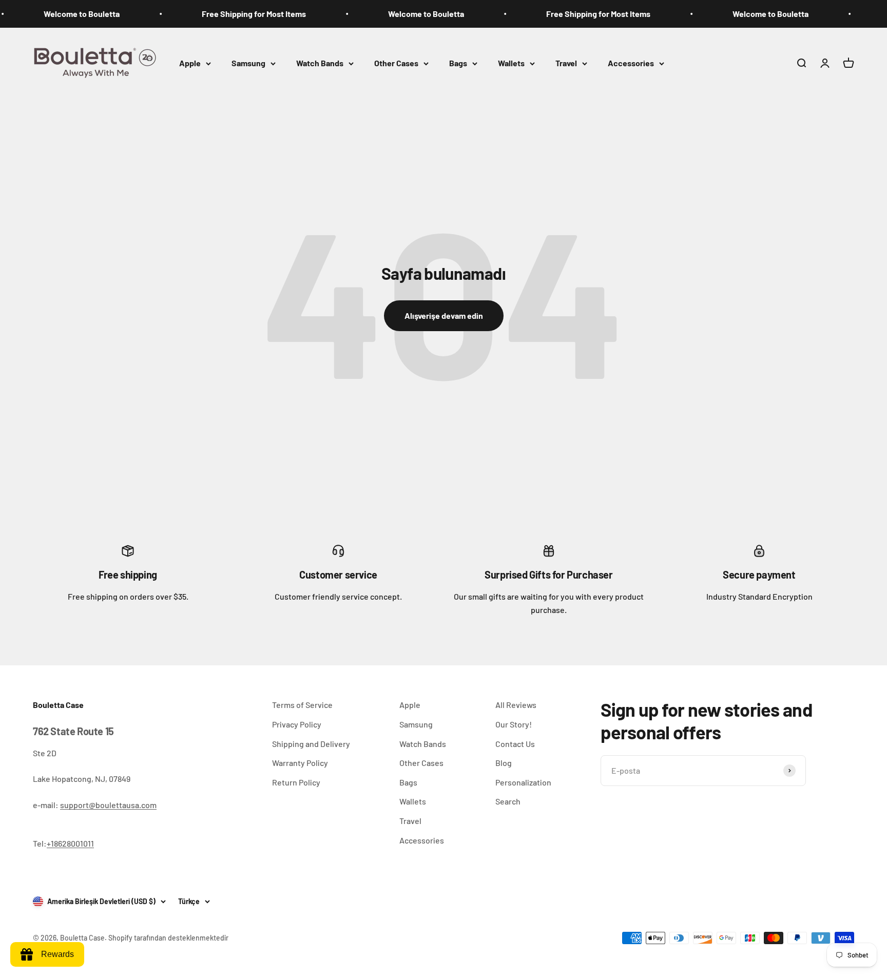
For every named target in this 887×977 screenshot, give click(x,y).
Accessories (631, 63)
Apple (190, 63)
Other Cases (396, 63)
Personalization (523, 782)
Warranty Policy (300, 763)
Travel (566, 63)
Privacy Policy (296, 724)
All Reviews (515, 705)
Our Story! (513, 724)
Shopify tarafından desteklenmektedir (168, 937)
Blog (503, 763)
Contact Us (515, 744)
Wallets (511, 63)
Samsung (248, 63)
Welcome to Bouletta (66, 13)
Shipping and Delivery (311, 744)
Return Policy (296, 782)
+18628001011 (70, 843)
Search (507, 801)
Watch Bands (319, 63)
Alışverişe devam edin (443, 315)
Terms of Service (302, 705)
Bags (458, 63)
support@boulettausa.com (108, 805)
